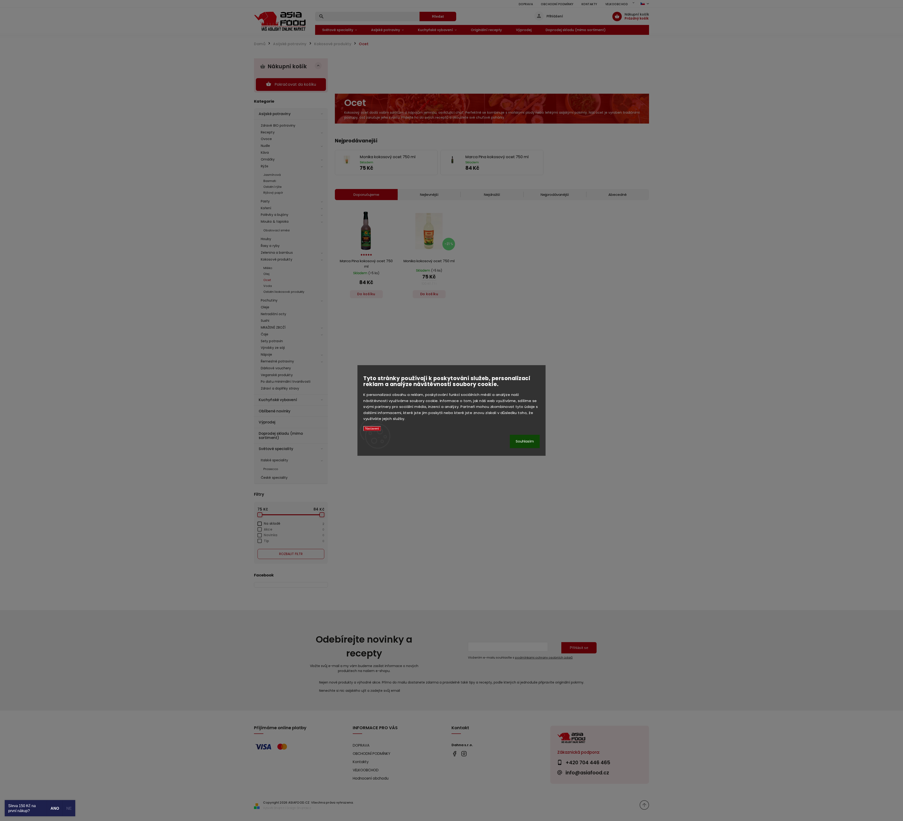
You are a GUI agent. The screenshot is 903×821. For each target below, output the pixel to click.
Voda (267, 286)
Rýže (264, 166)
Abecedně (617, 194)
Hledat (438, 16)
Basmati (269, 181)
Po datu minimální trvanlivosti (285, 381)
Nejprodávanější (555, 194)
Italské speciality (274, 460)
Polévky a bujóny (275, 214)
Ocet (267, 280)
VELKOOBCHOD (616, 4)
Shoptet (279, 808)
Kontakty (589, 4)
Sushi (265, 320)
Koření (266, 208)
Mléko (268, 268)
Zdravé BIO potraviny (278, 125)
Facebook (454, 754)
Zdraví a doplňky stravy (280, 388)
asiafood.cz (464, 754)
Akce (294, 529)
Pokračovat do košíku (295, 84)
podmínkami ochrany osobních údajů (544, 658)
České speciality (274, 477)
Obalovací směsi (276, 230)
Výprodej (267, 422)
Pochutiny (269, 300)
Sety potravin (272, 341)
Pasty (265, 201)
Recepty (268, 132)
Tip (294, 541)
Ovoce (266, 139)
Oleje (265, 307)
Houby (266, 239)
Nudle (265, 145)
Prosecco (270, 469)
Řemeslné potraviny (277, 361)
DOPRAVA (526, 4)
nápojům (415, 112)
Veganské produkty (277, 375)
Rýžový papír (273, 193)
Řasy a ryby (270, 245)
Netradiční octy (273, 314)
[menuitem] (339, 30)
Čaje (264, 334)
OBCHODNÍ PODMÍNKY (557, 4)
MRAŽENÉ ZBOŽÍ (273, 327)
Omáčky (268, 159)
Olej (266, 274)
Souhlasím (525, 441)
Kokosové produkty (276, 259)
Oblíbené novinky (275, 411)
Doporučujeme (366, 194)
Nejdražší (492, 194)
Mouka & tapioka (275, 221)
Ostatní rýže (272, 187)
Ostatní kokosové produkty (284, 292)
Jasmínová (272, 175)
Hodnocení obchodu (370, 778)
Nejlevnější (429, 194)
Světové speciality (276, 448)
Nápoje (266, 354)
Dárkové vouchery (276, 368)
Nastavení (372, 428)
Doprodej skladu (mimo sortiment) (281, 435)
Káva (265, 152)
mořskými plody (521, 112)
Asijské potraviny (275, 113)
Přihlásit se (579, 648)
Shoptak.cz (304, 808)
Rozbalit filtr (291, 553)
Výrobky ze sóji (273, 347)
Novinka (294, 535)
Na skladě (294, 523)
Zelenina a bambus (277, 252)
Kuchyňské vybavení (278, 399)
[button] (397, 168)
